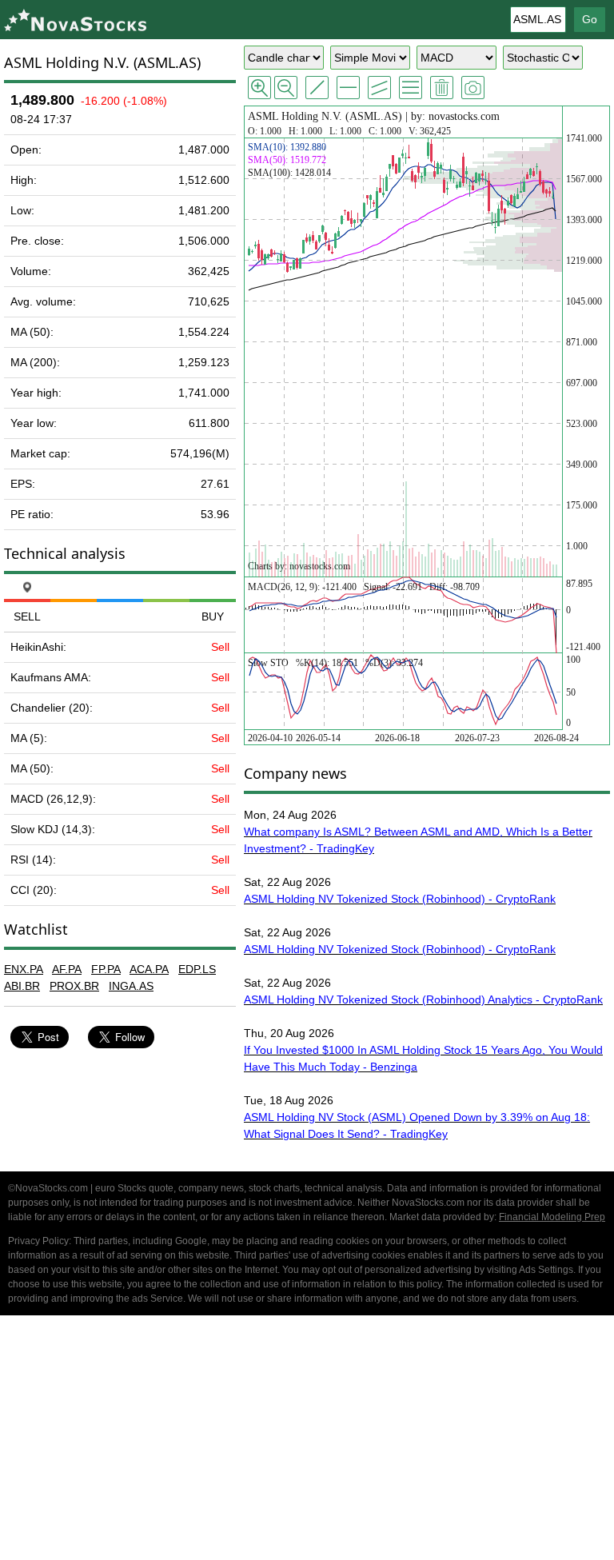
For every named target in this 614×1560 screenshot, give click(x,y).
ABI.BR (22, 985)
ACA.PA (149, 969)
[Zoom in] (259, 87)
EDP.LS (197, 969)
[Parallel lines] (379, 87)
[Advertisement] (307, 1440)
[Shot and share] (472, 87)
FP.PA (106, 969)
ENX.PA (23, 969)
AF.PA (67, 969)
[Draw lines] (317, 87)
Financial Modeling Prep (552, 1217)
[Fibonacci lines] (410, 87)
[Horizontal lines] (348, 87)
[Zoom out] (285, 87)
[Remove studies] (441, 87)
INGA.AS (131, 985)
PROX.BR (74, 985)
